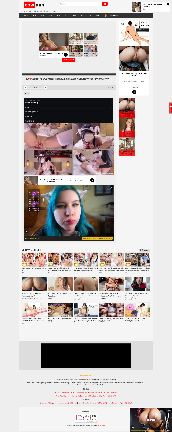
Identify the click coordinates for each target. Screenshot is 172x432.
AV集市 (115, 392)
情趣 (98, 15)
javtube (88, 403)
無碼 (42, 15)
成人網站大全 (59, 392)
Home (26, 15)
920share (74, 403)
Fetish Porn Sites (61, 396)
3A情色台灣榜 (101, 396)
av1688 (47, 403)
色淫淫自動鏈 (91, 396)
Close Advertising (68, 59)
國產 (82, 15)
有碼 (34, 15)
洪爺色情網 (128, 403)
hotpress (94, 403)
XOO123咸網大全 (106, 392)
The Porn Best (82, 396)
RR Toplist (121, 403)
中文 (66, 15)
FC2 (58, 15)
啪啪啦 (105, 403)
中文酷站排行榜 (111, 396)
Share (111, 88)
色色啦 (100, 403)
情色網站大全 (68, 392)
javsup (42, 403)
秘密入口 (91, 392)
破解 (74, 15)
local (27, 94)
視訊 (90, 15)
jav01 (83, 403)
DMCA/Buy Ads (100, 425)
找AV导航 (76, 392)
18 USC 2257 (86, 411)
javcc (64, 403)
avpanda (53, 403)
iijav (79, 403)
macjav (59, 403)
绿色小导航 (83, 392)
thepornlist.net (72, 396)
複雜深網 (97, 392)
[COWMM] (34, 5)
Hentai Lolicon (112, 403)
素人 (50, 15)
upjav (68, 403)
